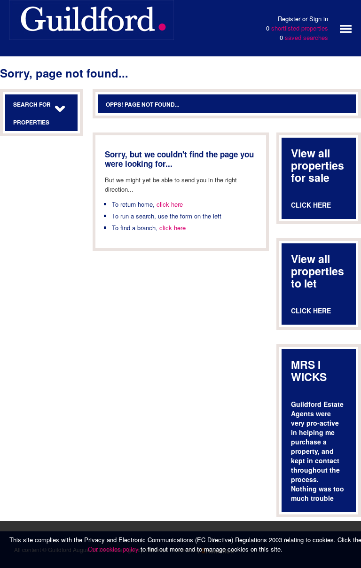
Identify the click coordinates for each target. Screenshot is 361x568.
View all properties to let (317, 271)
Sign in (318, 18)
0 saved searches (304, 37)
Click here (311, 205)
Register (289, 18)
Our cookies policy (114, 549)
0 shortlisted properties (297, 27)
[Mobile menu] (346, 27)
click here (170, 204)
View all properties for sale (317, 165)
